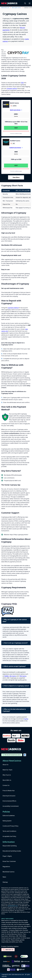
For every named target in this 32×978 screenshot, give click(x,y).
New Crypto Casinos (16, 7)
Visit (16, 128)
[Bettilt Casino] (6, 104)
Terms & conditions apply (16, 133)
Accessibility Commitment (11, 806)
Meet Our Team (7, 770)
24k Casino (12, 676)
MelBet (6, 676)
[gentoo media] (16, 966)
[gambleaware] (6, 961)
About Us (5, 764)
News (4, 877)
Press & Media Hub (9, 790)
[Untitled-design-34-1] (16, 961)
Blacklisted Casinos (8, 872)
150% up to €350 (16, 159)
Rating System (7, 821)
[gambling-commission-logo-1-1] (6, 966)
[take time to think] (25, 961)
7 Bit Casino (22, 676)
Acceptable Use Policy (9, 836)
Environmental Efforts (9, 801)
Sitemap (5, 882)
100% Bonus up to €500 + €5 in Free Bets (16, 123)
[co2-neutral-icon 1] (24, 956)
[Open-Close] (30, 3)
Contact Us (6, 785)
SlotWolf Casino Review (15, 147)
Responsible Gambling (10, 846)
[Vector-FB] (24, 755)
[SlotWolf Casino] (6, 142)
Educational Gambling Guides (12, 851)
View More (16, 177)
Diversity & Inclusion (9, 796)
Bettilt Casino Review (15, 110)
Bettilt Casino (14, 103)
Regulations (6, 866)
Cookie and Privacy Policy (10, 826)
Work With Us (7, 780)
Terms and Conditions (9, 831)
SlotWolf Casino (15, 141)
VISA (22, 83)
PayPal (26, 719)
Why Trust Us (7, 775)
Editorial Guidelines (9, 815)
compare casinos (11, 88)
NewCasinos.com (5, 7)
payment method (13, 308)
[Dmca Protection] (8, 956)
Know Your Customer (9, 861)
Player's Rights (7, 856)
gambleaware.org (13, 905)
